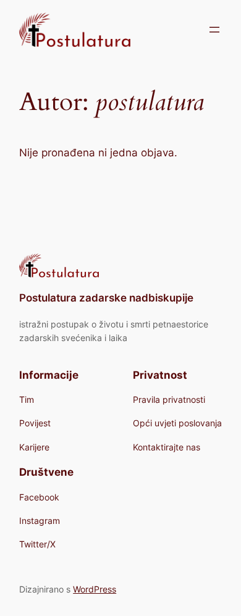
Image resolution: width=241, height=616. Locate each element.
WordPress (94, 589)
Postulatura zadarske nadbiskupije (106, 298)
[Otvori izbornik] (214, 29)
